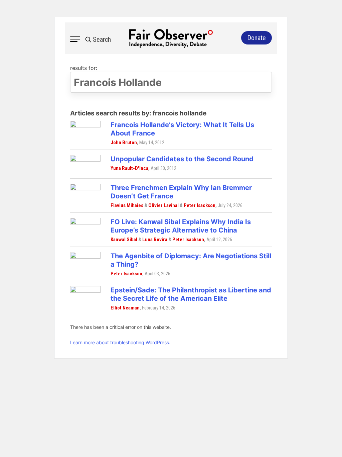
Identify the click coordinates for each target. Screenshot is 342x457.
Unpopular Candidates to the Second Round (182, 159)
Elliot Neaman (125, 308)
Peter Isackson (199, 205)
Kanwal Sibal (124, 240)
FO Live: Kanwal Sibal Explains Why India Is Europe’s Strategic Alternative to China (181, 226)
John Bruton (124, 143)
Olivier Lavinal (163, 205)
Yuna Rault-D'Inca (129, 168)
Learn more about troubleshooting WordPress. (120, 342)
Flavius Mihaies (127, 205)
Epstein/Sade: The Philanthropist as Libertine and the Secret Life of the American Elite (191, 294)
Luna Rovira (154, 240)
